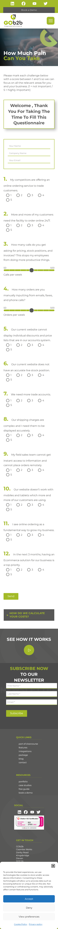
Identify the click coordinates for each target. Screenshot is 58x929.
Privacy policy (35, 924)
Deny (29, 907)
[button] (53, 865)
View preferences (29, 916)
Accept (29, 898)
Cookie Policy (20, 924)
